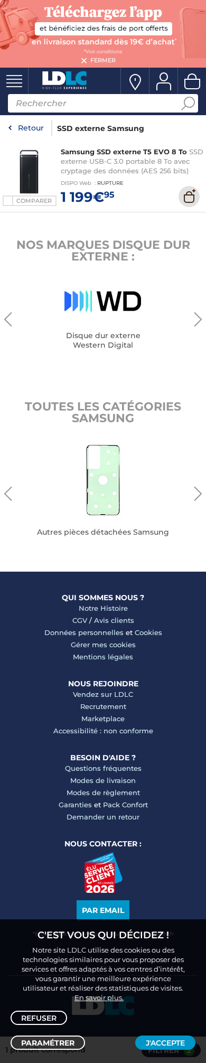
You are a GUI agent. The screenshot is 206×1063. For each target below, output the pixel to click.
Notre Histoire (103, 608)
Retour (31, 128)
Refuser (39, 1018)
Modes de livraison (103, 780)
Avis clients (114, 620)
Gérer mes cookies (103, 644)
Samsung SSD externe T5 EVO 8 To (124, 151)
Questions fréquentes (103, 768)
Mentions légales (103, 656)
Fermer (103, 60)
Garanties (75, 804)
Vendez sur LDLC (103, 694)
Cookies (148, 632)
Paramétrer (47, 1043)
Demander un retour (103, 817)
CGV (79, 620)
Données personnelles (84, 632)
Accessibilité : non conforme (103, 730)
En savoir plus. (99, 997)
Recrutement (103, 706)
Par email (103, 910)
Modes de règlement (103, 792)
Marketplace (103, 718)
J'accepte (165, 1043)
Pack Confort (125, 804)
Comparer (34, 200)
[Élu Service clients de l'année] (103, 890)
